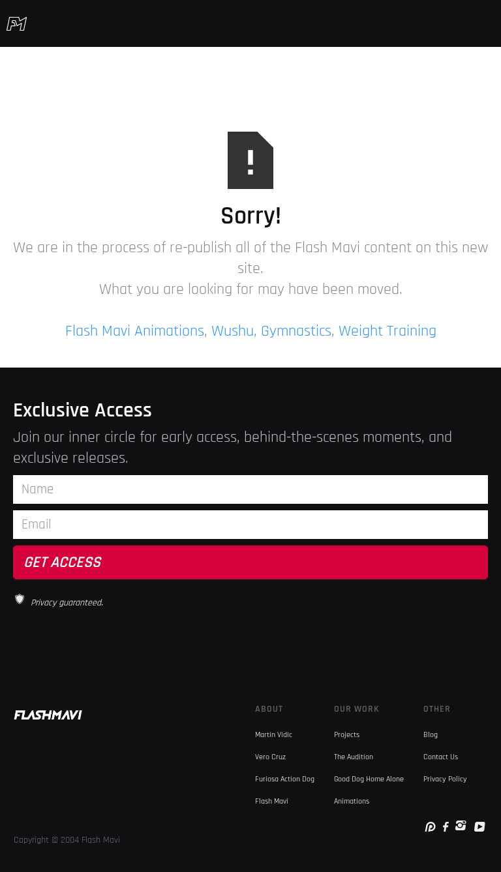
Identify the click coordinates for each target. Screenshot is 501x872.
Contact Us (440, 757)
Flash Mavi (271, 801)
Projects (346, 735)
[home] (17, 23)
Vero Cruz (270, 757)
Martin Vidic (273, 735)
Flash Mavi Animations (134, 331)
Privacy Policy (445, 779)
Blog (430, 735)
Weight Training (387, 331)
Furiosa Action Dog (284, 779)
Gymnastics (296, 331)
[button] (486, 23)
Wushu (232, 331)
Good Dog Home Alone (369, 779)
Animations (351, 801)
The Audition (353, 757)
